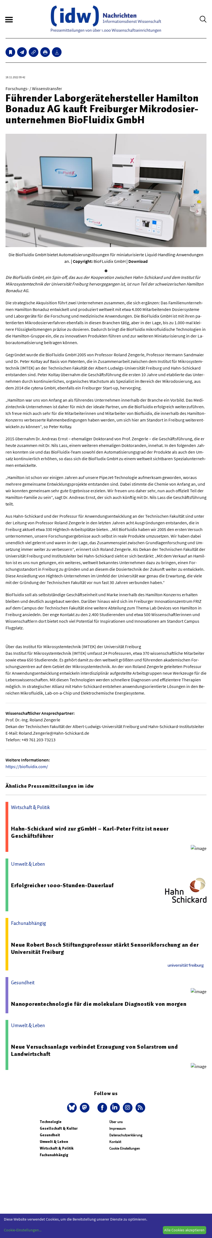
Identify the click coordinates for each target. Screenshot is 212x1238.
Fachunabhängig (54, 1155)
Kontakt (115, 1141)
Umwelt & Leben (54, 1141)
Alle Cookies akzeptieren (184, 1229)
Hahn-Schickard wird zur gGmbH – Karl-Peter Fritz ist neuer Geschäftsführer (89, 832)
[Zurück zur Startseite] (106, 19)
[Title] (33, 52)
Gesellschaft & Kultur (59, 1128)
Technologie (51, 1121)
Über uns (116, 1121)
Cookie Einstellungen (124, 1148)
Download (138, 261)
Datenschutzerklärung (125, 1135)
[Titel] (10, 52)
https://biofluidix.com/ (27, 766)
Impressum (117, 1128)
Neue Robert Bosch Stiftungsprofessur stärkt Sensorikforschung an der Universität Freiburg (104, 948)
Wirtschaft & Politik (56, 1148)
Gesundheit (50, 1135)
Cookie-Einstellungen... (22, 1229)
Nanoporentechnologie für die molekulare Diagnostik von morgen (99, 1004)
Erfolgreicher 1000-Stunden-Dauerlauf (62, 885)
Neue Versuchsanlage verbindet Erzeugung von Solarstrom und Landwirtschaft (94, 1050)
